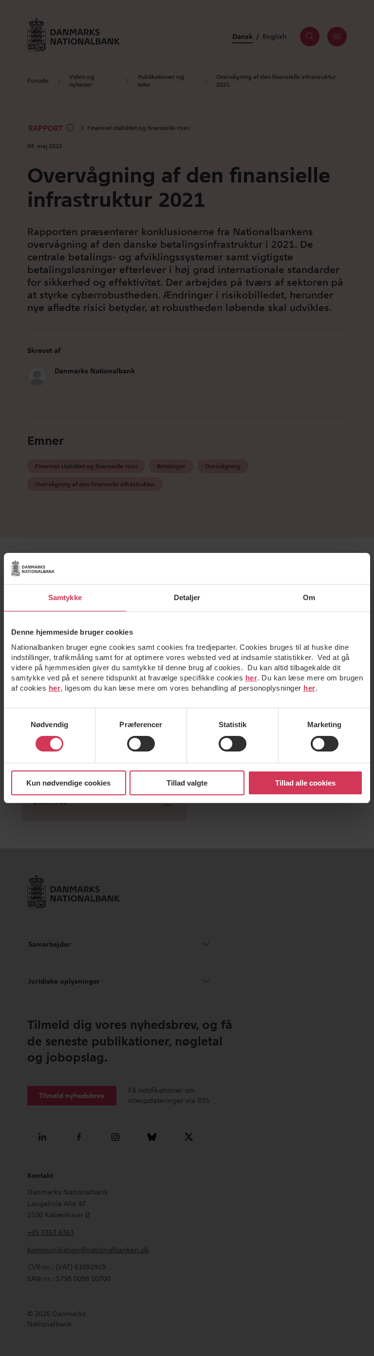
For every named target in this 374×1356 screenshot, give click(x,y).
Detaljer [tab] (187, 597)
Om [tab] (309, 597)
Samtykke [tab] (65, 597)
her (251, 678)
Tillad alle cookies (305, 783)
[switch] (141, 743)
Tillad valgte (187, 783)
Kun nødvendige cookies (68, 783)
